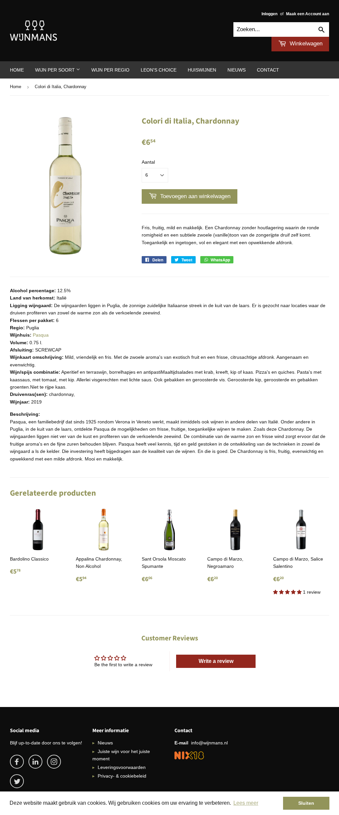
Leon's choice (158, 70)
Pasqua (41, 335)
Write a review (216, 661)
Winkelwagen (305, 43)
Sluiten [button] (306, 803)
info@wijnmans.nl (209, 742)
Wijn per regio (110, 70)
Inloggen (269, 14)
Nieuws (236, 70)
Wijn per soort (55, 70)
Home (17, 70)
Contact (268, 70)
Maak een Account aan (307, 14)
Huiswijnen (202, 70)
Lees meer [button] (245, 803)
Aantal (148, 162)
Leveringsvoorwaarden (122, 767)
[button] (288, 592)
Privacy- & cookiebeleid (122, 776)
